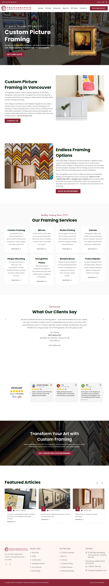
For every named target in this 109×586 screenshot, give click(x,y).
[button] (5, 319)
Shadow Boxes (66, 567)
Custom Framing (20, 510)
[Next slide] (102, 483)
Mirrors (64, 556)
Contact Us (83, 8)
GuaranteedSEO (44, 582)
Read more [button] (71, 400)
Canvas (64, 560)
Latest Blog (36, 571)
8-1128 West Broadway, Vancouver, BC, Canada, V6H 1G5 (97, 554)
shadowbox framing (20, 111)
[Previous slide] (97, 483)
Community (57, 8)
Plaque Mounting (67, 571)
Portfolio (48, 8)
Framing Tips (87, 510)
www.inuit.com (54, 341)
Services (40, 8)
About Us (66, 8)
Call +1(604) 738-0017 (73, 446)
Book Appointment (98, 8)
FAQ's (34, 556)
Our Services (36, 567)
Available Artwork (38, 563)
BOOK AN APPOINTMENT (9, 2)
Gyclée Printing (67, 563)
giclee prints (25, 109)
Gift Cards (74, 8)
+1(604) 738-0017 (94, 566)
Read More (15, 249)
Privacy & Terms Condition (97, 582)
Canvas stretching (38, 106)
